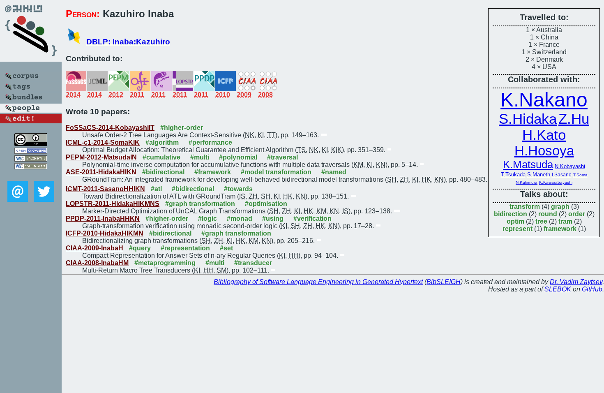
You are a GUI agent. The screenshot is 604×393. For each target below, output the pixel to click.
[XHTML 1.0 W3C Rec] (30, 159)
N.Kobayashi (570, 166)
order (576, 213)
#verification (312, 218)
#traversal (282, 157)
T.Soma (580, 175)
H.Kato (544, 135)
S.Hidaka (528, 119)
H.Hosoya (544, 150)
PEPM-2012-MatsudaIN (101, 157)
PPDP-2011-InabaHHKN (103, 218)
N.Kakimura (526, 182)
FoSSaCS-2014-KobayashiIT (110, 127)
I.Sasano (562, 175)
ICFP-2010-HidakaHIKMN (104, 233)
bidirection (510, 213)
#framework (212, 172)
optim (515, 221)
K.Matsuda (528, 164)
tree (541, 221)
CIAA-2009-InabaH (94, 248)
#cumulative (161, 157)
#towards (238, 188)
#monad (239, 218)
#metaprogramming (165, 262)
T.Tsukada (513, 174)
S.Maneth (538, 174)
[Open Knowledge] (30, 151)
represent (518, 228)
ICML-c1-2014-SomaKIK (103, 142)
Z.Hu (573, 119)
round (547, 213)
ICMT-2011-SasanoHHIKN (105, 188)
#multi (199, 157)
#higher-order (181, 127)
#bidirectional (163, 172)
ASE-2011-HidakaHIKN (101, 172)
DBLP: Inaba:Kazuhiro (128, 41)
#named (333, 172)
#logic (207, 218)
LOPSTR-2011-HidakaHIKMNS (112, 203)
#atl (156, 188)
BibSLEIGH (443, 281)
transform (524, 206)
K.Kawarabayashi (555, 182)
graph (560, 206)
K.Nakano (544, 100)
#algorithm (162, 142)
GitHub (592, 289)
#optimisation (266, 203)
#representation (185, 248)
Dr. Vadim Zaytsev (576, 281)
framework (560, 228)
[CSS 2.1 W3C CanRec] (30, 175)
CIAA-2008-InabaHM (97, 262)
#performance (210, 142)
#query (140, 248)
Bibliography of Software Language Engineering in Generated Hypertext (318, 281)
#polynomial (238, 157)
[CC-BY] (30, 143)
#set (226, 248)
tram (565, 221)
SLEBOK (557, 289)
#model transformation (276, 172)
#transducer (253, 262)
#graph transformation (200, 203)
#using (273, 218)
